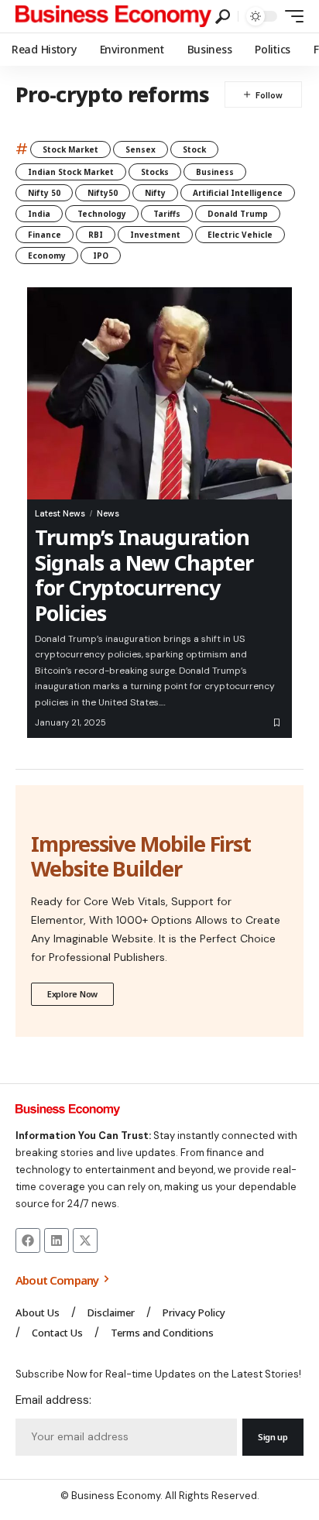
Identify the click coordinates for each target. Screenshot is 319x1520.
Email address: (53, 1400)
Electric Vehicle (240, 234)
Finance (44, 234)
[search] (222, 16)
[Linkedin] (56, 1240)
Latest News (60, 513)
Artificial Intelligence (238, 192)
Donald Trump (238, 213)
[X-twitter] (85, 1240)
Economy (47, 255)
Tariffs (166, 213)
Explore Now (72, 994)
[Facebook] (27, 1240)
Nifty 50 (44, 192)
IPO (100, 255)
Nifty (155, 192)
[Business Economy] (113, 16)
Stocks (155, 171)
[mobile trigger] (290, 16)
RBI (95, 234)
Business (215, 171)
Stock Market (70, 149)
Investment (155, 234)
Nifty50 (102, 192)
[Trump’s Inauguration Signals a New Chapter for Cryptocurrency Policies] (159, 393)
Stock (194, 149)
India (39, 213)
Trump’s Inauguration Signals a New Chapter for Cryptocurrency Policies (144, 574)
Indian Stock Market (71, 171)
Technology (101, 213)
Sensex (140, 149)
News (108, 513)
